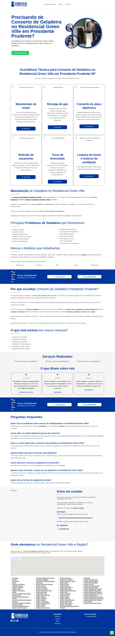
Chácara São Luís (17, 587)
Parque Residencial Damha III (93, 594)
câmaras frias (70, 309)
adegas (84, 255)
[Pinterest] (17, 621)
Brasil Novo (15, 581)
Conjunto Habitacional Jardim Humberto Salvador (45, 578)
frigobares (22, 311)
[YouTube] (14, 621)
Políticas (57, 616)
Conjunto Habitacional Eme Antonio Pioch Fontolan (20, 607)
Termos (57, 619)
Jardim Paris (64, 592)
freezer (61, 426)
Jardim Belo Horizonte (43, 595)
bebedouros (93, 309)
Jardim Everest (64, 586)
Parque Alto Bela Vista (91, 579)
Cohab (14, 592)
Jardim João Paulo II (66, 587)
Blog (57, 621)
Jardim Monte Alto (65, 589)
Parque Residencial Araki (91, 586)
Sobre (61, 4)
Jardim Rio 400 (64, 595)
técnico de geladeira (32, 309)
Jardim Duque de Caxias (67, 581)
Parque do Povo (89, 584)
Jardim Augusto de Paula (44, 590)
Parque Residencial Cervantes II (94, 598)
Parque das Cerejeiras (91, 583)
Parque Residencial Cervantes (93, 597)
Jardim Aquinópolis (42, 589)
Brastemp (77, 311)
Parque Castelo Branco (91, 581)
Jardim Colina (40, 606)
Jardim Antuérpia (41, 587)
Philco (48, 199)
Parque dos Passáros (90, 595)
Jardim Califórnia (41, 598)
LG (88, 311)
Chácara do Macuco (18, 584)
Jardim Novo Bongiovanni (68, 590)
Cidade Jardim (16, 589)
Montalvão (87, 578)
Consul (93, 311)
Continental (34, 199)
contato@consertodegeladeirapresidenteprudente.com (75, 518)
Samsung (83, 311)
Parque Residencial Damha (92, 590)
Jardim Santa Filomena (67, 600)
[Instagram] (12, 621)
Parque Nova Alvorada (91, 587)
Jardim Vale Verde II (66, 603)
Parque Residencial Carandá (93, 589)
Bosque (14, 579)
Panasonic (14, 199)
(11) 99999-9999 (64, 529)
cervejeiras (14, 311)
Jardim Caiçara (40, 597)
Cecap (14, 583)
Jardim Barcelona (41, 592)
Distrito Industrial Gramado (44, 584)
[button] (12, 265)
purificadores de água (82, 309)
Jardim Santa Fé (65, 598)
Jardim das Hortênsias (43, 608)
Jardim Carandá (41, 604)
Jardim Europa (64, 584)
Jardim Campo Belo (42, 601)
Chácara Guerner (17, 586)
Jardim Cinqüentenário (43, 603)
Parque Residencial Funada (92, 603)
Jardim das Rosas (65, 578)
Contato (68, 4)
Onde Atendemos (50, 4)
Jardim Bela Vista (41, 594)
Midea (28, 199)
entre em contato (78, 508)
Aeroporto (15, 578)
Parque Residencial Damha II (93, 592)
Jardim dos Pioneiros (66, 579)
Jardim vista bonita (66, 604)
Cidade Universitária (18, 590)
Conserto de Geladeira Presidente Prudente (27, 197)
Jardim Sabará (64, 597)
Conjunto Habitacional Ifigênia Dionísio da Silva (21, 603)
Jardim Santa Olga (66, 601)
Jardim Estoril (64, 583)
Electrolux (70, 311)
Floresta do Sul (40, 586)
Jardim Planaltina (65, 594)
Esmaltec (42, 199)
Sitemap (57, 623)
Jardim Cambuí (41, 600)
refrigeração (42, 426)
